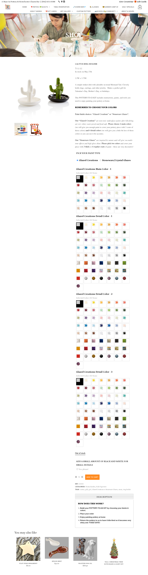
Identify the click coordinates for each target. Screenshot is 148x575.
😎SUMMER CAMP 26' (110, 7)
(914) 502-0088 (48, 2)
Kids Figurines (101, 487)
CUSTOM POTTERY (84, 11)
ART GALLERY (65, 11)
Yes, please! (83, 469)
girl (90, 489)
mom (120, 489)
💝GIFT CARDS (51, 11)
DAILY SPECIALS (128, 7)
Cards (143, 2)
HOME (24, 7)
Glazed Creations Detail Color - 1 (94, 216)
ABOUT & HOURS (128, 11)
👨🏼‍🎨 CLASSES (94, 7)
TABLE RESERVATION (61, 7)
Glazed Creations (88, 160)
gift (86, 489)
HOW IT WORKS (36, 11)
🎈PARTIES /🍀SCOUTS (39, 7)
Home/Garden (90, 487)
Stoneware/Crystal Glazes (116, 160)
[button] (79, 178)
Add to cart (92, 477)
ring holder (127, 489)
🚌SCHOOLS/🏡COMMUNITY (105, 11)
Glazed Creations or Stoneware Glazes (105, 489)
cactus (82, 489)
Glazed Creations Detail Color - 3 (94, 372)
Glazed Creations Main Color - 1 (93, 169)
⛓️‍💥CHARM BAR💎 (79, 7)
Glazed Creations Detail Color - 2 (94, 294)
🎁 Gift (137, 2)
